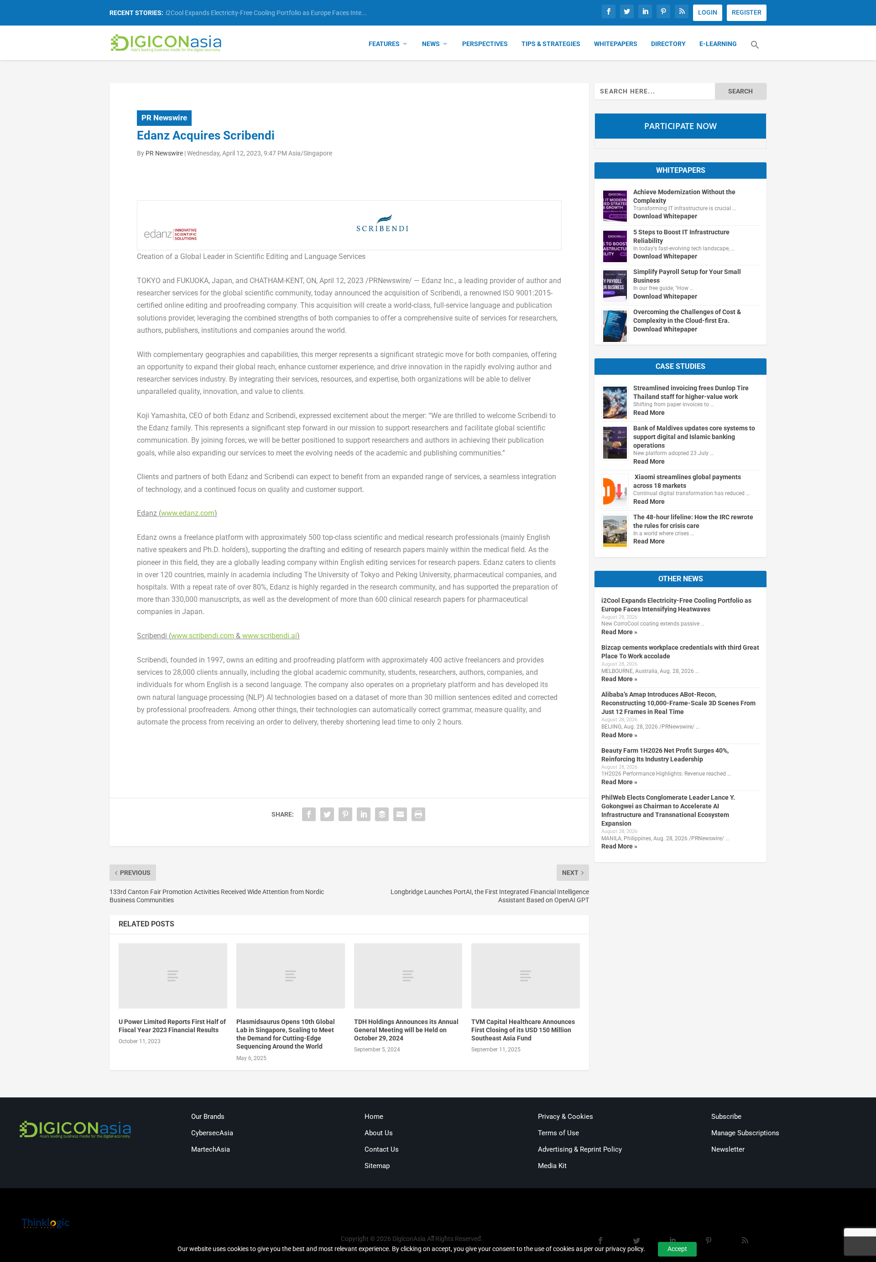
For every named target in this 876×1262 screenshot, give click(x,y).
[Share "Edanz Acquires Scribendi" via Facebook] (309, 814)
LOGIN (707, 12)
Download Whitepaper (665, 216)
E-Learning (718, 43)
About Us (379, 1133)
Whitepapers (615, 43)
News (431, 43)
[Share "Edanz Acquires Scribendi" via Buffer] (382, 814)
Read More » (619, 632)
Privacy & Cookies (565, 1116)
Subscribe (726, 1116)
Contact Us (382, 1149)
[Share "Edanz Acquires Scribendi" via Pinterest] (345, 814)
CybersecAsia (212, 1133)
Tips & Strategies (550, 43)
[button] (755, 50)
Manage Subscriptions (745, 1133)
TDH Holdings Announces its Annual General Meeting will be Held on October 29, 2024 (406, 1030)
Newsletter (728, 1149)
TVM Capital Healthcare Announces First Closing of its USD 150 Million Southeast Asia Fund (523, 1030)
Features (384, 43)
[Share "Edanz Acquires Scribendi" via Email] (400, 814)
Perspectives (485, 43)
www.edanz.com (187, 513)
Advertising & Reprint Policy (580, 1149)
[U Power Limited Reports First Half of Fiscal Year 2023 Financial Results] (173, 976)
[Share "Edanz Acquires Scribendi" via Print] (418, 814)
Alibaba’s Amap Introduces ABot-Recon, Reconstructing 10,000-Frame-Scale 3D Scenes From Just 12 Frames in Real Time (678, 703)
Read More (649, 412)
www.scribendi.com (202, 635)
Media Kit (552, 1166)
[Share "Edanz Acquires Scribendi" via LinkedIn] (364, 814)
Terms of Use (558, 1133)
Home (374, 1116)
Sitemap (377, 1166)
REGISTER (746, 12)
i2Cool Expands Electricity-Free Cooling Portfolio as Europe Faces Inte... (266, 12)
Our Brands (207, 1116)
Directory (668, 43)
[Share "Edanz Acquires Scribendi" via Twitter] (327, 814)
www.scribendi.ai (269, 635)
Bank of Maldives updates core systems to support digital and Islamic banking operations (694, 436)
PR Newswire (164, 117)
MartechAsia (210, 1149)
